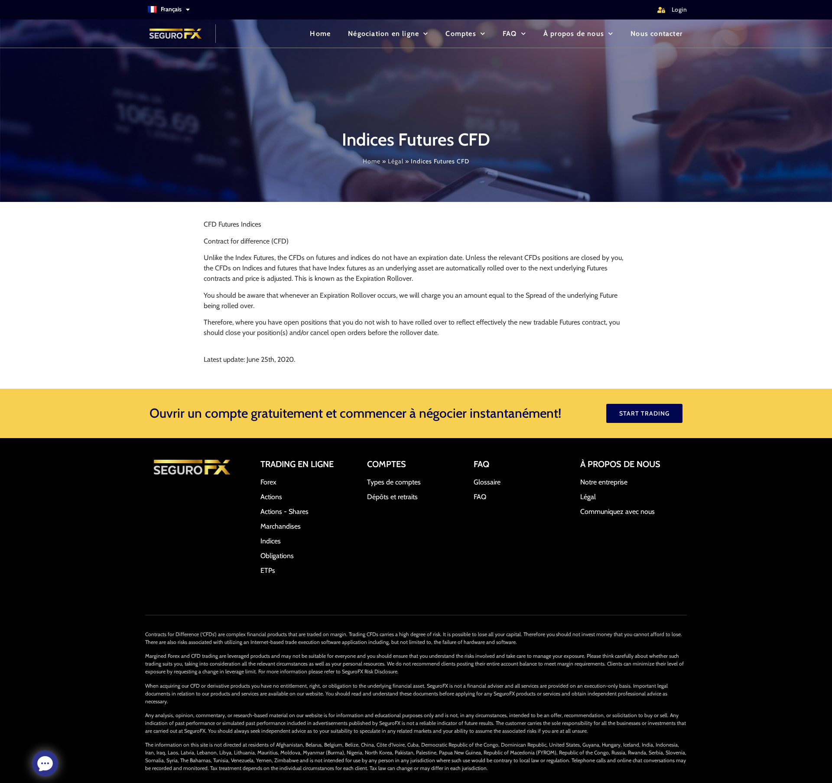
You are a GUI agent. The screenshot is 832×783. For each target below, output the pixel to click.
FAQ (510, 33)
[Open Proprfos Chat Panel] (45, 764)
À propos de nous (573, 33)
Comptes (460, 33)
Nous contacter (656, 33)
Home (320, 33)
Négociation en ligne (383, 33)
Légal (395, 161)
